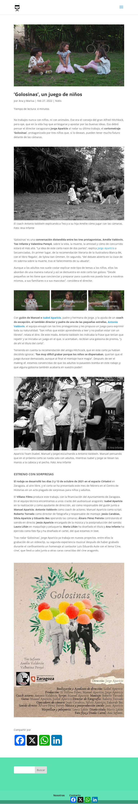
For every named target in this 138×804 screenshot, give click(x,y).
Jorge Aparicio (106, 248)
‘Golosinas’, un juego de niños (48, 94)
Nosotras (59, 795)
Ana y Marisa (26, 100)
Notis (58, 100)
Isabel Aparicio (52, 317)
